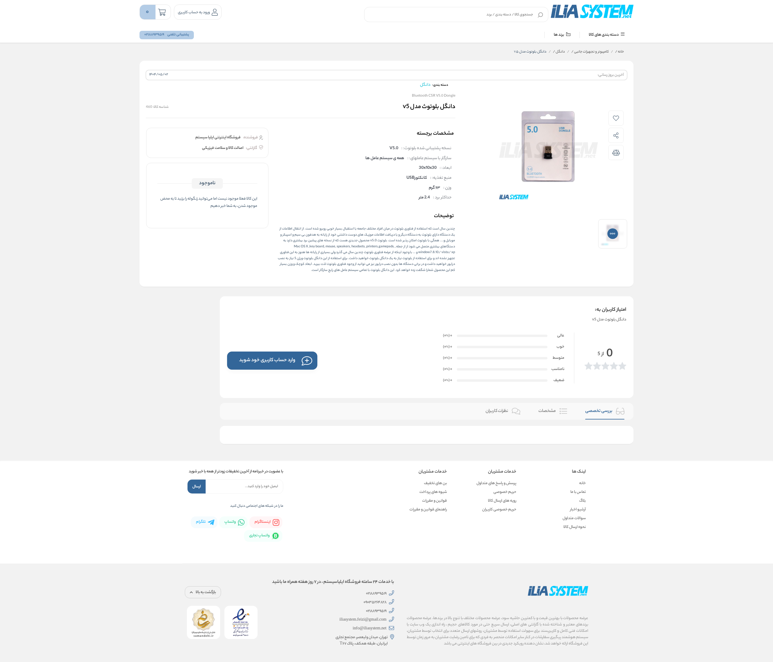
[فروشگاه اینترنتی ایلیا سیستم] (592, 11)
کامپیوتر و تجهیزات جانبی (590, 52)
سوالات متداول (574, 518)
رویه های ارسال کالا (502, 501)
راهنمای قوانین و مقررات (428, 509)
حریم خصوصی (504, 492)
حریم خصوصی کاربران (499, 509)
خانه (619, 52)
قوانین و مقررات (434, 501)
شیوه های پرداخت (433, 492)
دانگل (559, 52)
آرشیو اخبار (578, 509)
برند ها (559, 35)
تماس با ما (578, 492)
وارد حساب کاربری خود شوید (267, 360)
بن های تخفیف (435, 483)
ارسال (196, 487)
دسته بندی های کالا (604, 35)
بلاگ (582, 501)
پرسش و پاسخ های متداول (496, 483)
